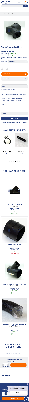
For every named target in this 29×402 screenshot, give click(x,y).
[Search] (25, 6)
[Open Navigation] (27, 2)
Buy (20, 201)
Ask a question (14, 118)
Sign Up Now (14, 398)
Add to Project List (6, 78)
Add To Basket (6, 74)
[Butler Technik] (6, 2)
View (12, 201)
